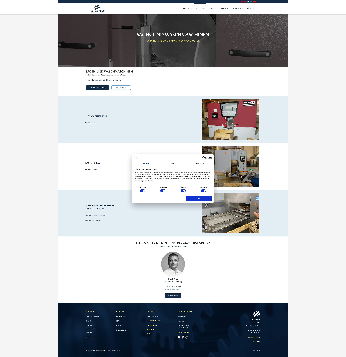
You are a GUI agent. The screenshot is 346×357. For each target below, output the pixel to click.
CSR (117, 321)
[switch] (162, 190)
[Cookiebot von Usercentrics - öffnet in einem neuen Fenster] (204, 157)
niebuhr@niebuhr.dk (254, 337)
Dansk (242, 1)
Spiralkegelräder (91, 337)
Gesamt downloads (121, 87)
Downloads (237, 9)
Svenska (251, 1)
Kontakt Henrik (173, 295)
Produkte (187, 9)
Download (152, 325)
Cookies (256, 341)
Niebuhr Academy (121, 330)
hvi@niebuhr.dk (175, 289)
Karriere (118, 325)
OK (199, 198)
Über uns (200, 9)
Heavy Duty (89, 321)
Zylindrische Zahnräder (93, 316)
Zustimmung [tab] (146, 163)
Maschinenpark (153, 321)
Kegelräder (89, 332)
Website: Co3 (256, 350)
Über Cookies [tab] (200, 163)
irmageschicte (121, 316)
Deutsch (245, 1)
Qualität (213, 9)
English (248, 1)
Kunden (224, 9)
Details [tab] (173, 163)
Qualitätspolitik (182, 316)
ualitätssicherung (153, 316)
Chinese (254, 1)
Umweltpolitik (182, 321)
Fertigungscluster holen (98, 87)
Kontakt (251, 9)
